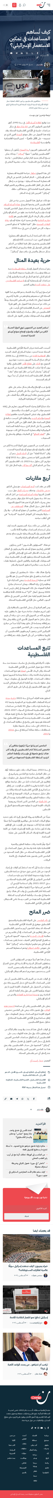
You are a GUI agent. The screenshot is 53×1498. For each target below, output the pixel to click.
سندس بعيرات (37, 1275)
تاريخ (47, 1458)
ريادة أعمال (33, 1450)
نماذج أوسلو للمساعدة (28, 494)
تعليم (47, 1467)
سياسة (46, 1435)
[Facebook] (48, 1428)
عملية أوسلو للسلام (12, 204)
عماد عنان (38, 1374)
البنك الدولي (21, 453)
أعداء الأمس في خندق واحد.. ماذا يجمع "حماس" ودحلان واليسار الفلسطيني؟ (20, 1134)
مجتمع (46, 1440)
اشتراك (26, 1216)
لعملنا (23, 671)
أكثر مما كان (27, 465)
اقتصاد (34, 1435)
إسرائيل (21, 154)
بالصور (24, 1472)
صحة (35, 1476)
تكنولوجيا (46, 1472)
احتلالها (30, 948)
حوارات (24, 1453)
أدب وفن (34, 1445)
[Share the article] (37, 53)
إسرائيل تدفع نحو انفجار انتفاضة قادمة (29, 1317)
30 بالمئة (43, 801)
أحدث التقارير (24, 1437)
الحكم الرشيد (37, 418)
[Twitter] (45, 1428)
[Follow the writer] (31, 1109)
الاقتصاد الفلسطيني (38, 1079)
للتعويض (46, 308)
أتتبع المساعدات (27, 486)
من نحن (12, 1435)
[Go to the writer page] (47, 1109)
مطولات (23, 1448)
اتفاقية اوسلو (28, 1072)
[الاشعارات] (20, 5)
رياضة (47, 1463)
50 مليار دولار (22, 126)
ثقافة (35, 1480)
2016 (11, 730)
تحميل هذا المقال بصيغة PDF (34, 1087)
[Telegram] (35, 1428)
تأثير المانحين (42, 920)
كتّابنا (13, 1440)
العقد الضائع (39, 434)
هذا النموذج (24, 150)
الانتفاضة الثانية (39, 356)
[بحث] (24, 5)
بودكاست (23, 1458)
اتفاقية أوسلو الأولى (33, 122)
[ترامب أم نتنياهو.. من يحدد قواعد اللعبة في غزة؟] (26, 1347)
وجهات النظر (22, 490)
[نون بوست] (41, 5)
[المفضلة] (14, 5)
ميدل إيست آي (36, 1060)
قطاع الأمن (27, 363)
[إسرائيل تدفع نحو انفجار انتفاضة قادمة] (26, 1299)
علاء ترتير (39, 64)
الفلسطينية (35, 142)
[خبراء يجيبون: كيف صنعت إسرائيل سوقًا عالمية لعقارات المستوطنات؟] (26, 1248)
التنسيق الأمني (16, 1072)
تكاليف (36, 948)
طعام (35, 1471)
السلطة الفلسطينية (30, 1075)
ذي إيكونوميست (36, 1323)
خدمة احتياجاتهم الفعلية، (27, 994)
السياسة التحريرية (12, 1452)
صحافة (34, 1440)
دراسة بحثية (11, 698)
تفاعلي (24, 1463)
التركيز (37, 363)
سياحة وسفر (35, 1456)
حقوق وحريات (46, 1447)
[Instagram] (38, 1428)
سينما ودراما (35, 1465)
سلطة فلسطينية (19, 268)
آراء (48, 1453)
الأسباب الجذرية (37, 936)
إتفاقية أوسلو (40, 1072)
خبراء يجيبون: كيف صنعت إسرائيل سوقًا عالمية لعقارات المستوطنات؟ (28, 1268)
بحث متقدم (11, 1458)
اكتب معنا (12, 1445)
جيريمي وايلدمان (43, 490)
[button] (47, 5)
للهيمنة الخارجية (31, 580)
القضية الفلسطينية (21, 1079)
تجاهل (33, 173)
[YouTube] (42, 1428)
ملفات (24, 1443)
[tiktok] (32, 1428)
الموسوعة (23, 1467)
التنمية (19, 134)
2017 (46, 734)
